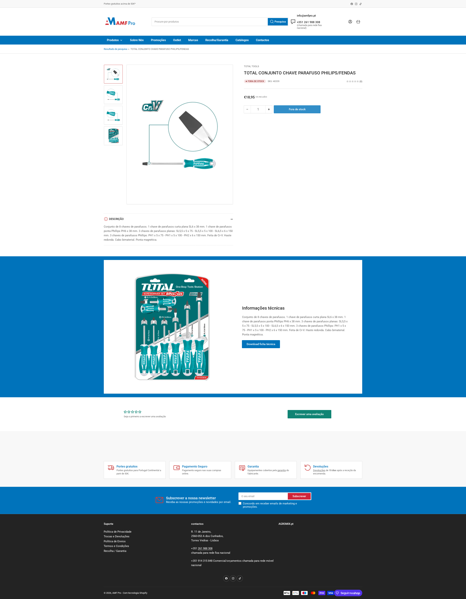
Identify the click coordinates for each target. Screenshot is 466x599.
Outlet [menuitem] (177, 40)
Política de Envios (115, 541)
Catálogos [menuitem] (242, 40)
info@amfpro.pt (306, 15)
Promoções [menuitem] (158, 40)
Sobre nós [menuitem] (137, 40)
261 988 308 (205, 548)
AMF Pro (116, 593)
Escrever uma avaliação (309, 414)
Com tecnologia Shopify (135, 593)
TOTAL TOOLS (251, 66)
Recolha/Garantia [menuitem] (216, 40)
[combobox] (220, 21)
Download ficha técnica (261, 344)
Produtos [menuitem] (113, 40)
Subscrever (299, 496)
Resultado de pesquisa (115, 49)
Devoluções (319, 470)
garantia (281, 470)
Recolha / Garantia (115, 551)
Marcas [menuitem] (193, 40)
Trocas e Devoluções (116, 536)
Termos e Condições (116, 546)
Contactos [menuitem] (262, 40)
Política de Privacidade (117, 531)
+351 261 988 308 (308, 22)
